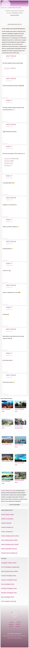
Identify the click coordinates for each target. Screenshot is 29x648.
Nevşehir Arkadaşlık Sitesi (9, 592)
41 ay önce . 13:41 (9, 221)
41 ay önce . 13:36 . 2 (9, 58)
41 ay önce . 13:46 (9, 377)
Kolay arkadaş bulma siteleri (9, 571)
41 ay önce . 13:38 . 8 (9, 148)
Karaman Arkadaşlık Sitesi (9, 580)
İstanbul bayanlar (6, 523)
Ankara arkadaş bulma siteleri (10, 536)
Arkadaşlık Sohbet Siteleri (9, 563)
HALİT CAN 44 (7, 68)
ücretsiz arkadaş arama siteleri (14, 7)
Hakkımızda (19, 635)
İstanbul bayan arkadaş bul (9, 553)
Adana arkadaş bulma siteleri (9, 544)
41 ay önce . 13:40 (9, 199)
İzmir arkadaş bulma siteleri (9, 540)
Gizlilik (5, 635)
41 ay (5, 69)
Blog (24, 635)
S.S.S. (22, 635)
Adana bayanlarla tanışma (9, 548)
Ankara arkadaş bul (7, 531)
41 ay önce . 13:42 (9, 243)
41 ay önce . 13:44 (9, 309)
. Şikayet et (8, 69)
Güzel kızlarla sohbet (7, 514)
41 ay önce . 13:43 (9, 287)
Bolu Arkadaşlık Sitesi (7, 597)
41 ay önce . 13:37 (9, 80)
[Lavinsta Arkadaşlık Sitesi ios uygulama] (11, 627)
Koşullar (11, 635)
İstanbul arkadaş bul (7, 527)
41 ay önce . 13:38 (9, 126)
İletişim (15, 635)
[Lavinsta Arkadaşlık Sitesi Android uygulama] (18, 627)
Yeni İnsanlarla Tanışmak (8, 601)
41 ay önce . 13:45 (9, 355)
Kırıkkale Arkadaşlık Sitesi (9, 588)
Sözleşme (8, 635)
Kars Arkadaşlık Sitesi (7, 584)
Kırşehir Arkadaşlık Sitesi (8, 575)
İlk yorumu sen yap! (5, 97)
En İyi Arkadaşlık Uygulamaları (10, 567)
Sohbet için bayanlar (7, 518)
